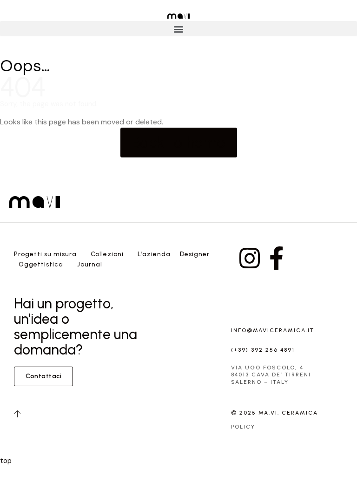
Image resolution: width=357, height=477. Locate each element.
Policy (243, 426)
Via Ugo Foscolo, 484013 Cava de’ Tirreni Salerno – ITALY (271, 374)
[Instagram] (249, 258)
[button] (178, 28)
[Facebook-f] (276, 258)
